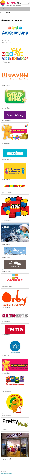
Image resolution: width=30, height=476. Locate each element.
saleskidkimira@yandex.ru (6, 473)
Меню (4, 9)
